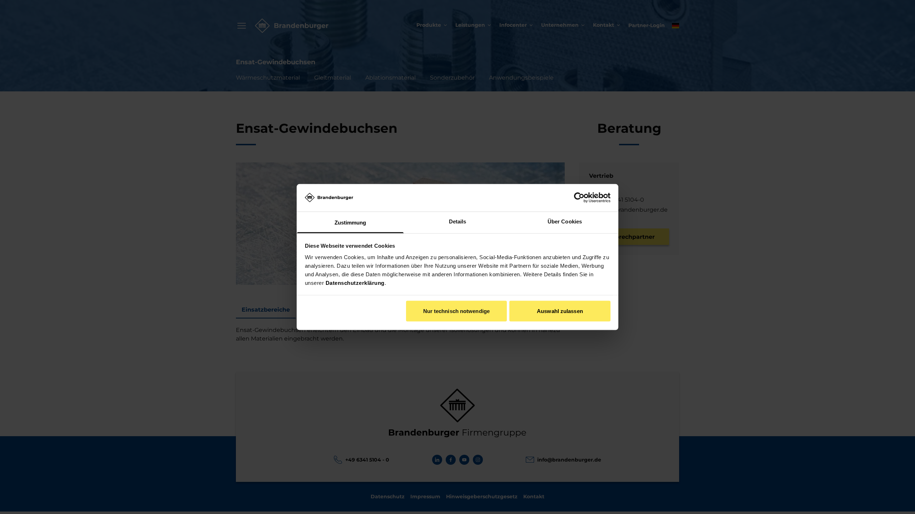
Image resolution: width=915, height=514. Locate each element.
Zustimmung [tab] (350, 222)
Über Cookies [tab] (565, 221)
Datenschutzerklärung (355, 282)
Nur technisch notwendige (456, 311)
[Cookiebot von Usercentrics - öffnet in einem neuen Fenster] (579, 197)
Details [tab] (457, 221)
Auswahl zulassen (560, 311)
